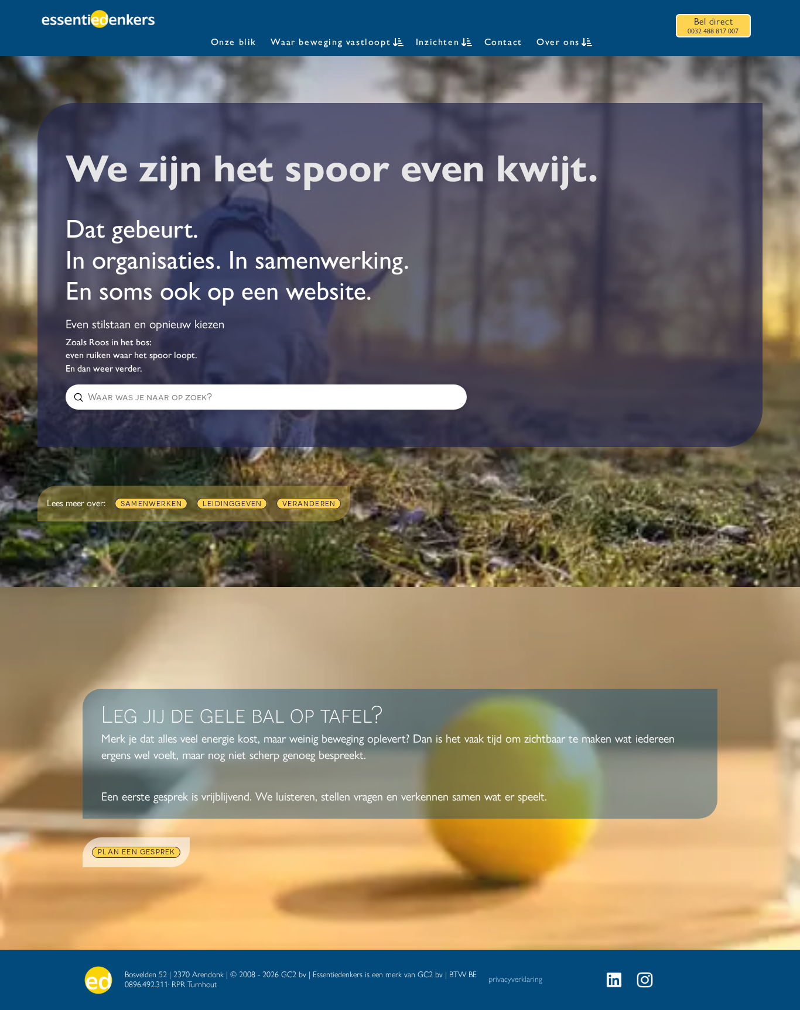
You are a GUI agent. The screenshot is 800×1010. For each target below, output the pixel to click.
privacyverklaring (515, 979)
